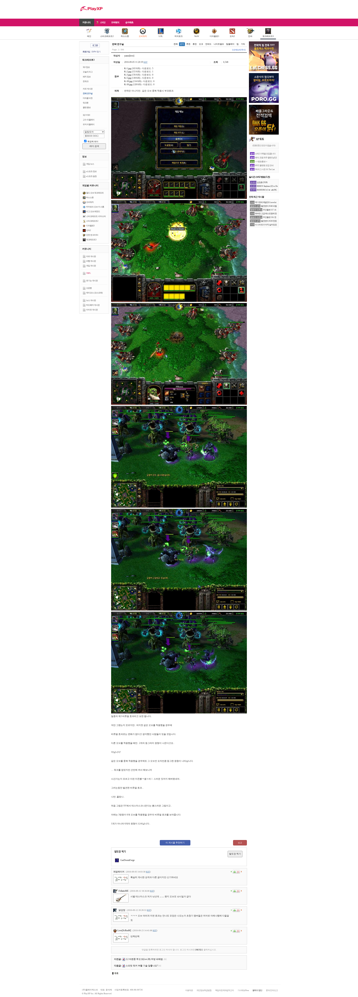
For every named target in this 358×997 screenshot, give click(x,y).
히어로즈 (179, 36)
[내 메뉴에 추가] (238, 50)
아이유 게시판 (92, 310)
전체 (176, 44)
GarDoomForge (127, 860)
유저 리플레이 (88, 124)
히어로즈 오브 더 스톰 (95, 207)
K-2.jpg (127, 71)
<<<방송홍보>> (261, 161)
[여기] (198, 950)
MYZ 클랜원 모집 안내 (264, 165)
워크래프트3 (268, 36)
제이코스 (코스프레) (94, 293)
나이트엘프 (219, 44)
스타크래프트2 (107, 36)
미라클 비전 (87, 98)
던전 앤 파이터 (92, 235)
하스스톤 (125, 36)
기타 (243, 44)
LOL (161, 36)
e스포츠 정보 (91, 171)
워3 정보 (86, 67)
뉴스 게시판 (91, 300)
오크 (201, 44)
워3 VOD (86, 115)
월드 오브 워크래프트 (95, 193)
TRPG (88, 273)
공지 (182, 44)
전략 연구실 (87, 93)
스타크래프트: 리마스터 (96, 216)
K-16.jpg (128, 84)
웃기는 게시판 (92, 280)
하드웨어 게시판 (93, 305)
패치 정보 (87, 77)
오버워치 (143, 36)
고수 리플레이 (88, 120)
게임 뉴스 (90, 164)
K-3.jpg (127, 74)
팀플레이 (230, 44)
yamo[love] (129, 55)
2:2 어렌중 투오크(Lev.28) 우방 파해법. (144, 959)
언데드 (208, 44)
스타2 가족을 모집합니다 (265, 153)
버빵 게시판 (91, 261)
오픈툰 (89, 288)
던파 (250, 36)
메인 (89, 36)
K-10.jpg (128, 81)
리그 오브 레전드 (93, 211)
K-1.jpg (127, 68)
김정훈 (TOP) (262, 182)
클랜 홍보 (87, 107)
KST (145, 62)
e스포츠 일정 (91, 176)
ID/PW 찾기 (96, 52)
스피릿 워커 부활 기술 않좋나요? (142, 965)
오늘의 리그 (87, 72)
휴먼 (195, 44)
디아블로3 (214, 36)
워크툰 (85, 103)
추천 (188, 44)
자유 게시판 (87, 89)
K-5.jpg (127, 78)
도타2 (232, 36)
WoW (196, 36)
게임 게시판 (91, 266)
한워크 (85, 81)
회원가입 (86, 52)
